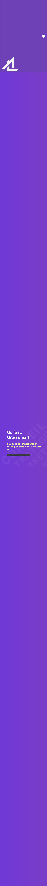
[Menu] (43, 36)
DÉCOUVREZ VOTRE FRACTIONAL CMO (18, 455)
